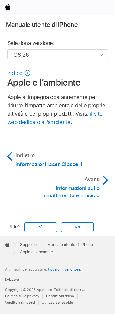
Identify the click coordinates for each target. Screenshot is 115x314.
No (77, 227)
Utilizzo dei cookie (57, 302)
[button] (19, 73)
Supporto (28, 244)
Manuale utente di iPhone (42, 24)
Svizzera (12, 279)
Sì (40, 227)
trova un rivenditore (64, 269)
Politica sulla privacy (22, 296)
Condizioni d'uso (60, 296)
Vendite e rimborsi (20, 302)
